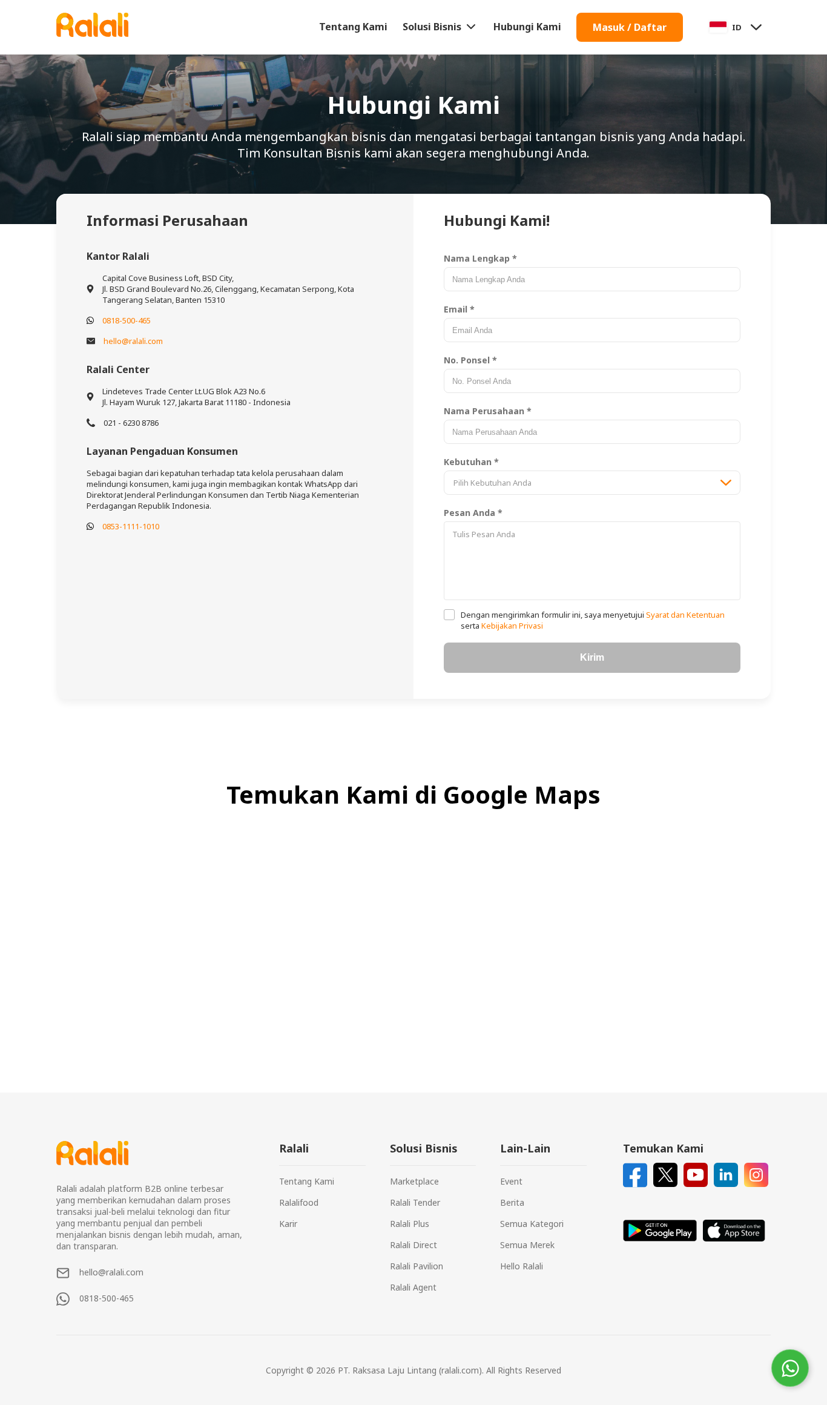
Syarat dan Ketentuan (684, 614)
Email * (459, 309)
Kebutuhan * (471, 462)
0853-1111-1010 (130, 526)
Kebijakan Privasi (511, 625)
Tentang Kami (353, 26)
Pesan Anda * (473, 512)
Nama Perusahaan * (488, 411)
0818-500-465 (126, 320)
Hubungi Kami (527, 26)
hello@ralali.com (133, 341)
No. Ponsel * (470, 360)
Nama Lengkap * (480, 258)
